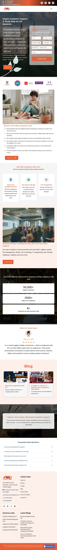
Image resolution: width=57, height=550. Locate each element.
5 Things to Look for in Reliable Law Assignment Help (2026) (27, 523)
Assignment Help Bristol (9, 527)
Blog (21, 489)
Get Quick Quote (41, 58)
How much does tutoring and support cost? (15, 465)
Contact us (10, 158)
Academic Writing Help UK (10, 516)
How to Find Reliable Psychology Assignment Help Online (39, 388)
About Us (22, 480)
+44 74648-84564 (9, 1)
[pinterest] (45, 2)
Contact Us (7, 262)
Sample (22, 486)
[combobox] (45, 38)
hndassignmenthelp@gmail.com (12, 4)
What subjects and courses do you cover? (15, 456)
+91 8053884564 (9, 2)
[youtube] (53, 2)
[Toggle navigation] (51, 8)
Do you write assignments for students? (14, 447)
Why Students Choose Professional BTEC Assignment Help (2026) (13, 388)
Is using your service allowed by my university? (16, 451)
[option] (8, 83)
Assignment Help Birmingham (10, 524)
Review (22, 483)
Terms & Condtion (25, 494)
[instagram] (49, 2)
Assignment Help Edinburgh (10, 529)
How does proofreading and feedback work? (15, 460)
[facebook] (41, 2)
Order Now (7, 67)
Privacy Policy (24, 491)
